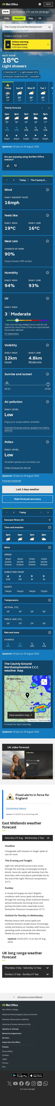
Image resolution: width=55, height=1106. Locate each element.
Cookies (5, 1055)
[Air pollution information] (47, 402)
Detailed (19, 18)
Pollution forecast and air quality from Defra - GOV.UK (27, 429)
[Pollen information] (47, 442)
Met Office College (10, 1009)
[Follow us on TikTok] (27, 1083)
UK (39, 18)
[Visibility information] (47, 345)
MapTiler (33, 720)
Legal (4, 1059)
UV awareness (12, 333)
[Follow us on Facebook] (21, 1083)
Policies (5, 1047)
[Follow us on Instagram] (33, 1083)
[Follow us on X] (9, 1083)
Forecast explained (11, 480)
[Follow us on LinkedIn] (39, 1083)
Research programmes (11, 1033)
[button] (27, 696)
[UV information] (47, 298)
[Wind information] (49, 547)
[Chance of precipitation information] (47, 241)
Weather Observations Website (15, 1019)
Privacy (5, 1063)
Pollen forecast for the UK (18, 467)
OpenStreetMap (44, 720)
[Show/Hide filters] (49, 520)
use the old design (40, 11)
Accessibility (7, 1051)
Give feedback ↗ (19, 11)
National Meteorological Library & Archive (19, 1014)
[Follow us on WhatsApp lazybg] (45, 1083)
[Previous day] (7, 180)
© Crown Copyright (27, 1089)
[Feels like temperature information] (47, 215)
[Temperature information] (49, 600)
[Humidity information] (47, 272)
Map (31, 18)
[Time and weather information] (49, 527)
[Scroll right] (49, 108)
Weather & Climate (10, 1029)
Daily (6, 18)
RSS (3, 1067)
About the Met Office (11, 1042)
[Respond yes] (8, 165)
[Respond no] (15, 165)
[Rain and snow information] (49, 632)
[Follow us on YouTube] (15, 1083)
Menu (48, 4)
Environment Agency (16, 808)
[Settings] (40, 4)
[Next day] (14, 180)
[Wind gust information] (47, 190)
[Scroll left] (42, 108)
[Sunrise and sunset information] (47, 374)
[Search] (48, 27)
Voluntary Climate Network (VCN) (16, 1024)
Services (5, 1038)
